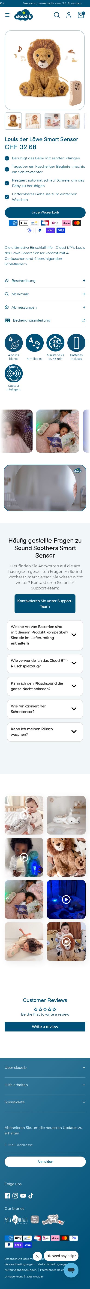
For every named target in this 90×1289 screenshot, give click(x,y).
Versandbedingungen (19, 1264)
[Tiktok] (31, 1195)
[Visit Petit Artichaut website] (16, 1220)
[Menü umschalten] (7, 15)
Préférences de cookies (55, 1269)
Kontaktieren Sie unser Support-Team (45, 604)
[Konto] (68, 13)
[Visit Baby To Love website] (53, 1220)
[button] (13, 121)
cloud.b (38, 1276)
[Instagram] (15, 1195)
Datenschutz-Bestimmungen (24, 1258)
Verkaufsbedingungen (53, 1264)
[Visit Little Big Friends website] (35, 1220)
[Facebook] (7, 1195)
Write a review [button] (45, 1027)
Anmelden (45, 1162)
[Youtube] (23, 1195)
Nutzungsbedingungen (21, 1269)
